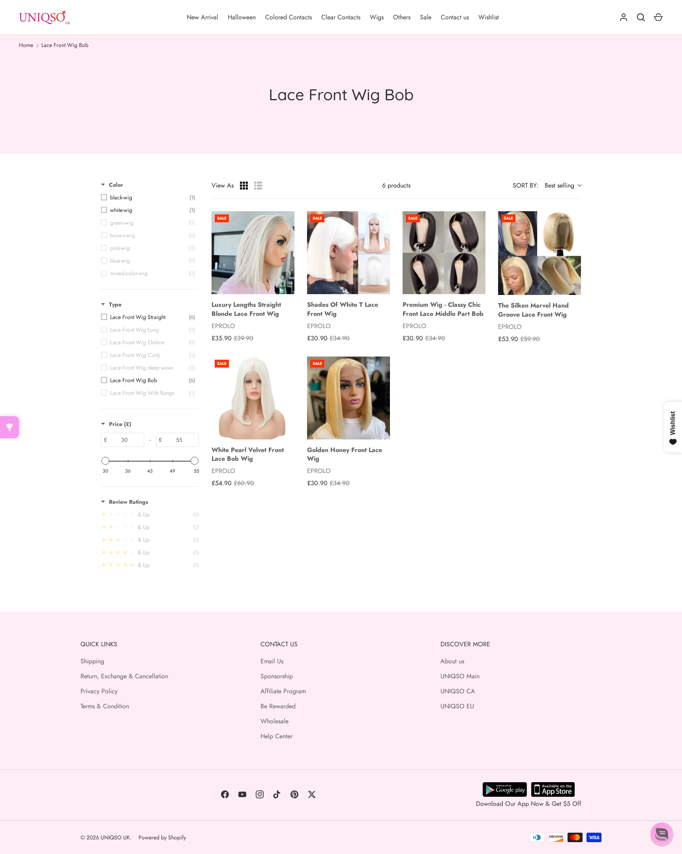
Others (401, 17)
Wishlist (488, 17)
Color (116, 185)
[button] (661, 833)
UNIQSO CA (457, 691)
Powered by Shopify (162, 837)
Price (120, 424)
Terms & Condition (105, 706)
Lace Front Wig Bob (64, 45)
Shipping (92, 661)
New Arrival (202, 17)
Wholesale (274, 721)
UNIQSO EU (457, 706)
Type (115, 304)
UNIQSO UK (115, 837)
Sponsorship (276, 676)
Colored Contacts (288, 17)
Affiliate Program (283, 691)
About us (452, 661)
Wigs (377, 17)
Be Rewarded (278, 706)
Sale (425, 17)
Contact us (455, 17)
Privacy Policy (99, 691)
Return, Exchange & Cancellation (124, 676)
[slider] (105, 461)
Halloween (242, 17)
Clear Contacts (340, 17)
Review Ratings (128, 502)
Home (26, 45)
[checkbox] (148, 197)
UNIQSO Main (460, 676)
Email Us (271, 661)
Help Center (276, 736)
